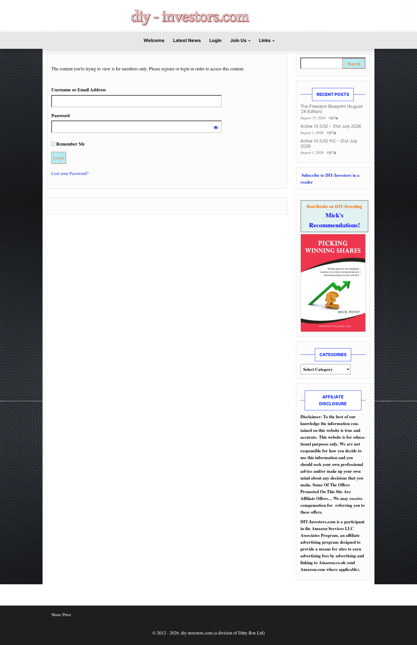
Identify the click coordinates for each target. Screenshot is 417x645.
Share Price (61, 614)
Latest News (187, 40)
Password (60, 115)
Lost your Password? (70, 173)
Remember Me (70, 143)
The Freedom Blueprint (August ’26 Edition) (331, 109)
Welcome (153, 40)
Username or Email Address (78, 89)
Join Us (239, 40)
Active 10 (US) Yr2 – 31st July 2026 (328, 143)
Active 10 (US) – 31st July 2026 (330, 126)
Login (215, 40)
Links (265, 40)
